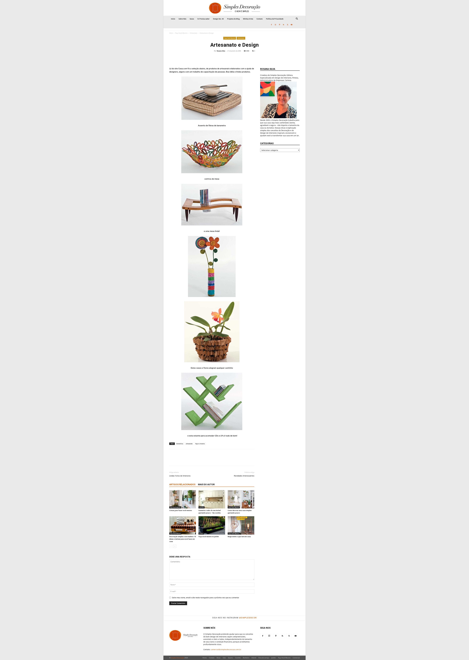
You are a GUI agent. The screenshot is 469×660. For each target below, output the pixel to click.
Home (205, 658)
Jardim (201, 533)
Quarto (230, 658)
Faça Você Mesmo (181, 33)
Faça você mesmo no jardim (208, 537)
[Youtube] (291, 25)
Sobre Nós (182, 19)
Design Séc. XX (218, 19)
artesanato (189, 444)
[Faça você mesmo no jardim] (211, 525)
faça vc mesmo (200, 444)
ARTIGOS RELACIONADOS (182, 484)
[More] (250, 57)
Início (173, 19)
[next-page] (174, 546)
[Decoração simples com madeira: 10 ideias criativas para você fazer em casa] (182, 525)
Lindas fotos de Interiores (180, 476)
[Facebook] (271, 25)
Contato (259, 19)
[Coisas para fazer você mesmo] (182, 499)
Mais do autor (206, 484)
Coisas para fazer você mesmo (180, 510)
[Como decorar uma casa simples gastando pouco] (241, 499)
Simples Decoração (177, 658)
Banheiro (246, 658)
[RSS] (283, 25)
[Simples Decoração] (234, 8)
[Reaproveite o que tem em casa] (241, 525)
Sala (224, 658)
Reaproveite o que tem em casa (239, 537)
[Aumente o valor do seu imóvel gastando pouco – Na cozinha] (211, 499)
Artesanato (193, 33)
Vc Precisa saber (203, 19)
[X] (287, 25)
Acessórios (179, 444)
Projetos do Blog (233, 19)
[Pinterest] (279, 25)
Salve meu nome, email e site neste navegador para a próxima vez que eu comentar (205, 597)
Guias (192, 19)
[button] (297, 19)
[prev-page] (170, 546)
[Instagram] (275, 25)
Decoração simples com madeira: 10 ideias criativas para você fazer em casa (182, 539)
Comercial (296, 658)
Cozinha (201, 507)
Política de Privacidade (274, 19)
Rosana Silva (221, 51)
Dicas (218, 658)
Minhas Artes (248, 19)
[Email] (242, 57)
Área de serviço (263, 658)
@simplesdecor (248, 617)
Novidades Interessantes (244, 476)
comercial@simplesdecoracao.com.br (226, 649)
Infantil (253, 658)
